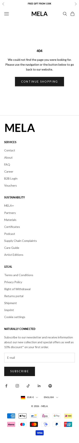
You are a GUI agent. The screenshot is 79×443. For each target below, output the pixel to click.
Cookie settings (14, 317)
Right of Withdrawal (17, 289)
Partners (10, 213)
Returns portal (13, 296)
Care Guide (11, 247)
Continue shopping (39, 81)
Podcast (9, 233)
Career (8, 171)
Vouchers (10, 185)
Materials (10, 220)
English (49, 397)
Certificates (12, 226)
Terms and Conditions (18, 275)
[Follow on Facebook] (6, 386)
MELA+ (9, 205)
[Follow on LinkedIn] (39, 386)
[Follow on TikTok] (28, 386)
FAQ (7, 164)
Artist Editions (13, 254)
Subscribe (19, 371)
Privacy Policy (13, 282)
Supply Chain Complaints (20, 240)
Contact (9, 150)
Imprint (9, 310)
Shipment (10, 303)
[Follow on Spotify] (50, 386)
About (8, 157)
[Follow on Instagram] (17, 386)
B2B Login (10, 178)
